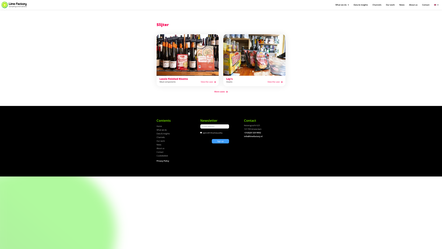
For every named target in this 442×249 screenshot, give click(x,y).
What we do (341, 4)
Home (159, 126)
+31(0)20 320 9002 (252, 132)
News (401, 4)
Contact (425, 4)
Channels (376, 4)
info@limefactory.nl (253, 136)
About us (413, 4)
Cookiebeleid (162, 155)
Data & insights (361, 4)
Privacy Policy (163, 161)
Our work (390, 4)
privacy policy (217, 133)
